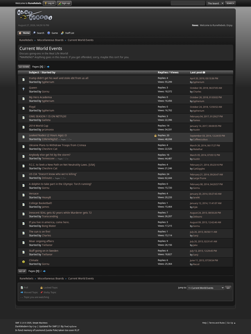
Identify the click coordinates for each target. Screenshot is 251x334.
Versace (34, 193)
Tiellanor (47, 245)
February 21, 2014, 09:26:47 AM (206, 174)
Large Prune (199, 178)
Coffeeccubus (200, 139)
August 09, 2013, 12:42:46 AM (205, 222)
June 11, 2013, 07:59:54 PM (204, 260)
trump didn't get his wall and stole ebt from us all (58, 78)
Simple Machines (40, 323)
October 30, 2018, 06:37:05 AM (206, 88)
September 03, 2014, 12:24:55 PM (207, 135)
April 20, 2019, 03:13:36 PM (204, 78)
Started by (48, 72)
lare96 (196, 197)
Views (174, 72)
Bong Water (49, 226)
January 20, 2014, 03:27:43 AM (205, 193)
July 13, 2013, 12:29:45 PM (203, 250)
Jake (195, 245)
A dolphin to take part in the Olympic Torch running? (60, 184)
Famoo (196, 120)
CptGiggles (199, 168)
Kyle (195, 207)
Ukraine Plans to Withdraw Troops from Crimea (57, 145)
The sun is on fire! (39, 231)
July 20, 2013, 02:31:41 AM (203, 241)
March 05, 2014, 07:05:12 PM (205, 155)
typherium (48, 82)
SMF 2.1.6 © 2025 (23, 323)
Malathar (198, 149)
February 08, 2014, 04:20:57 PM (206, 184)
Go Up (22, 271)
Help (204, 322)
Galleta (46, 120)
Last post (196, 72)
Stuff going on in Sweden (43, 250)
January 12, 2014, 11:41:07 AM (205, 203)
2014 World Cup (38, 125)
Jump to (182, 287)
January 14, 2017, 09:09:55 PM (205, 126)
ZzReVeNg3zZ (50, 139)
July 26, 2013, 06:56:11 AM (203, 231)
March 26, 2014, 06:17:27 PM (205, 145)
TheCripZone (70, 326)
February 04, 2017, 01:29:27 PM (206, 116)
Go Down (24, 66)
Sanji (195, 235)
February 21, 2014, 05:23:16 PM (206, 164)
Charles (197, 91)
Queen (33, 87)
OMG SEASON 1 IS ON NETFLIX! (47, 116)
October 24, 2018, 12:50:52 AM (206, 106)
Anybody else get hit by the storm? (49, 154)
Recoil (196, 264)
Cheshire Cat (49, 149)
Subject (34, 72)
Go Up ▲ (231, 322)
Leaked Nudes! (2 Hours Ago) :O (48, 135)
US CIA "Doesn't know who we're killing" (53, 174)
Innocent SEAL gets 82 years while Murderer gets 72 (60, 212)
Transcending (50, 216)
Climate (33, 260)
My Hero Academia (40, 97)
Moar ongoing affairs (41, 241)
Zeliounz (47, 178)
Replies (163, 72)
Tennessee (48, 158)
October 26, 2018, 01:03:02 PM (206, 97)
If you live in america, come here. (49, 222)
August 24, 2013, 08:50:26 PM (205, 212)
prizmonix (48, 129)
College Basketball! (40, 203)
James (45, 206)
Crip (35, 326)
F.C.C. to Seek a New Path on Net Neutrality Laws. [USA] (62, 164)
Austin (196, 129)
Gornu (45, 91)
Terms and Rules (217, 322)
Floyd (32, 106)
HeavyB (46, 197)
